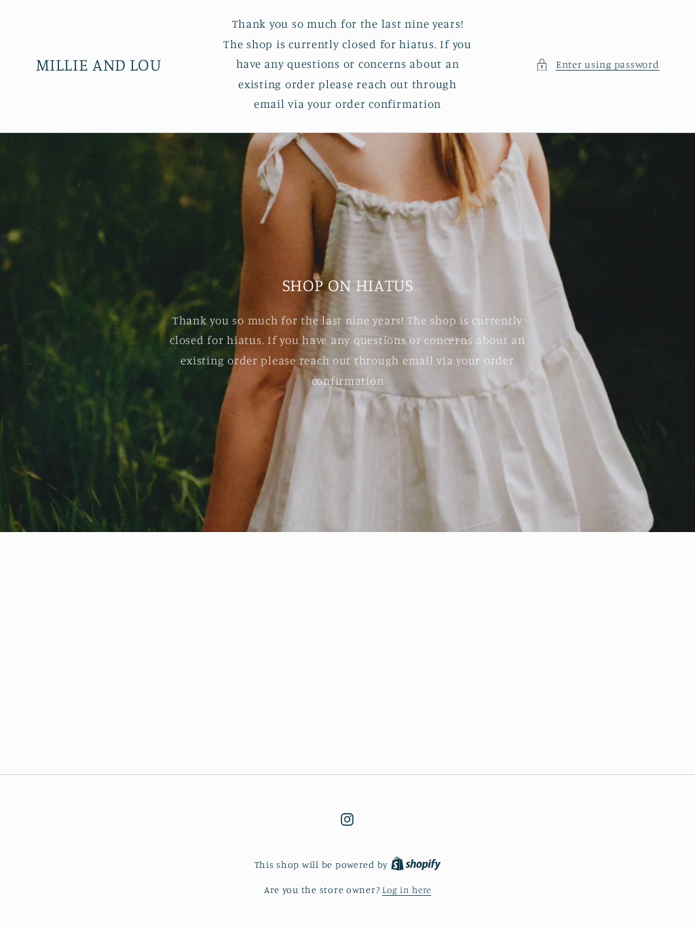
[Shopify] (416, 864)
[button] (597, 64)
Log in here (406, 889)
